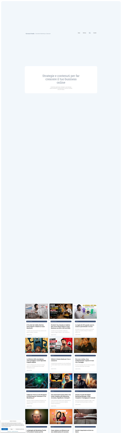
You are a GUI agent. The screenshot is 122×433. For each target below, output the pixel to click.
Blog (89, 32)
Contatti (94, 32)
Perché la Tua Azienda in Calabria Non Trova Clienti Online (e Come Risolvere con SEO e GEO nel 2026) (60, 326)
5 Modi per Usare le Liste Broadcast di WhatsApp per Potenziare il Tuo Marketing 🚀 (37, 396)
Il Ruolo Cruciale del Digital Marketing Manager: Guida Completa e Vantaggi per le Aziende (85, 396)
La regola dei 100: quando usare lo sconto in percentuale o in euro (84, 325)
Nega (11, 429)
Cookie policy (9, 431)
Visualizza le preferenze (20, 429)
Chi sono (84, 32)
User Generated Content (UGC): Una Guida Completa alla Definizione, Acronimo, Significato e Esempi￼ (61, 396)
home (79, 32)
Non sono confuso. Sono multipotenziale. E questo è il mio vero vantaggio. (84, 360)
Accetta (4, 429)
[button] (24, 421)
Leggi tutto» (29, 334)
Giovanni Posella (30, 33)
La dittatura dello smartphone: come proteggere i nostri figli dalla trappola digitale (36, 360)
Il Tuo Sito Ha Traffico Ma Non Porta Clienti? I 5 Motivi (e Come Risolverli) (36, 326)
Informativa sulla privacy (15, 431)
